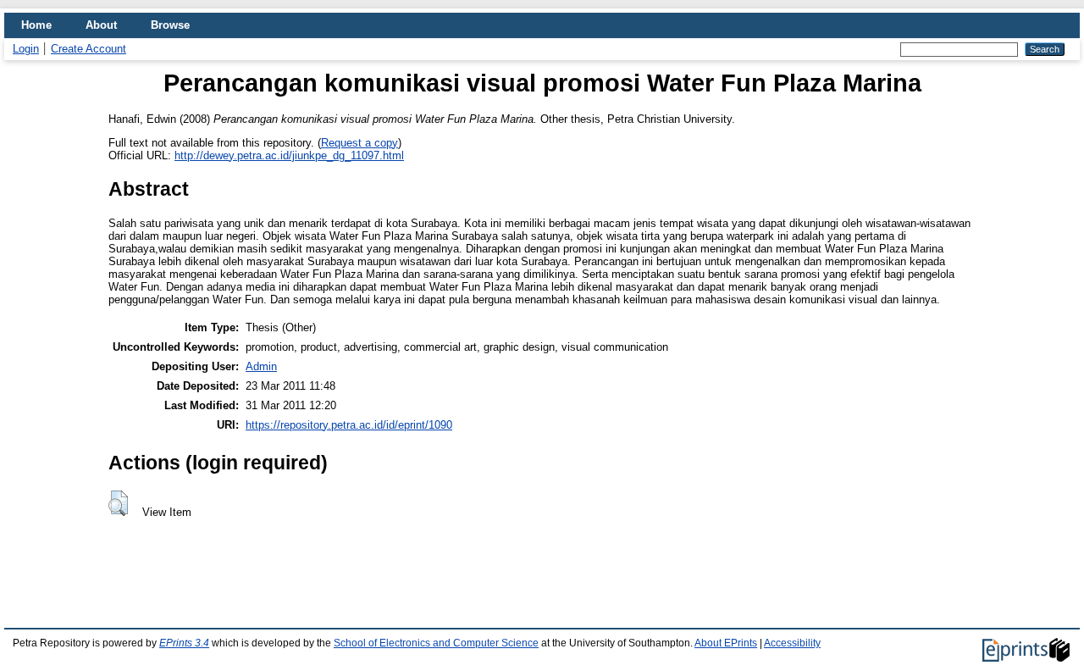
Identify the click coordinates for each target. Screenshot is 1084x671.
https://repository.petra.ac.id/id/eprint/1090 (349, 425)
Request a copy (359, 142)
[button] (118, 503)
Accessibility (792, 643)
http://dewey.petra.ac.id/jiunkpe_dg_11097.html (289, 155)
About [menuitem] (101, 25)
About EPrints (725, 643)
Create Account (88, 48)
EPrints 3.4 (184, 643)
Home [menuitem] (36, 25)
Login (26, 48)
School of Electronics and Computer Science (436, 643)
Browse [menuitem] (170, 25)
